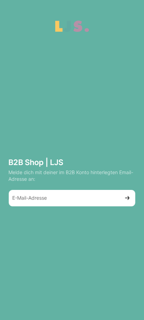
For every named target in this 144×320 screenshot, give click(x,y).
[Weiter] (127, 198)
